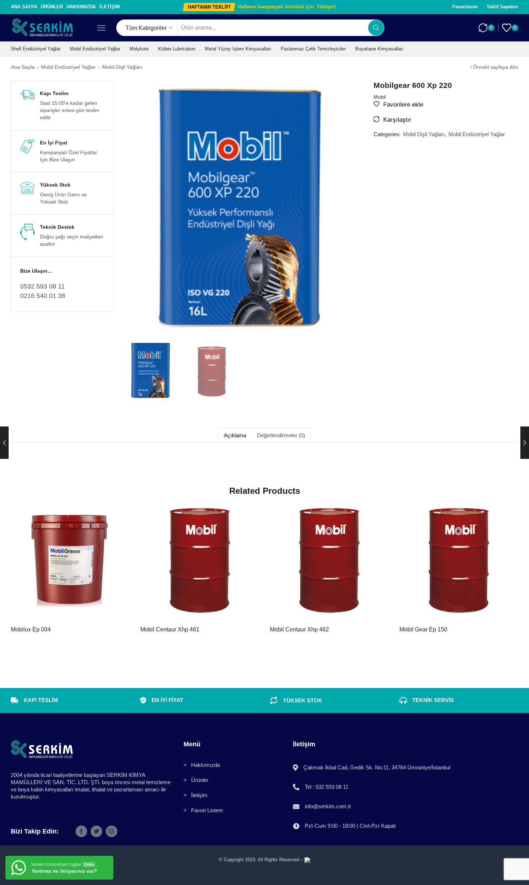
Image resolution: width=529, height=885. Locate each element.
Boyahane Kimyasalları (379, 49)
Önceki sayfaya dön (495, 67)
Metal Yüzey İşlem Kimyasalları (238, 49)
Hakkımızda (81, 6)
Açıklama (235, 435)
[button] (209, 7)
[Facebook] (81, 831)
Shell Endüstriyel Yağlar (35, 49)
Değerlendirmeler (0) (281, 435)
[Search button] (376, 28)
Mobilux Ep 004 (31, 629)
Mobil (380, 97)
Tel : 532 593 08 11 (326, 787)
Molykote (139, 49)
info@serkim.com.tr (328, 806)
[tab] (235, 435)
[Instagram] (111, 831)
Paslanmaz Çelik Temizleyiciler (313, 49)
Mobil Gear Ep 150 (423, 629)
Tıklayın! (326, 6)
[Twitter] (96, 831)
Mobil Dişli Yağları (122, 67)
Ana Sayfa (24, 6)
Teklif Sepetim (502, 6)
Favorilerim (465, 6)
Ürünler (52, 6)
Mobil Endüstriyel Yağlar (95, 49)
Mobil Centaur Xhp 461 (169, 629)
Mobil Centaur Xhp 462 (299, 629)
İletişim (109, 6)
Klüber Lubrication (176, 49)
